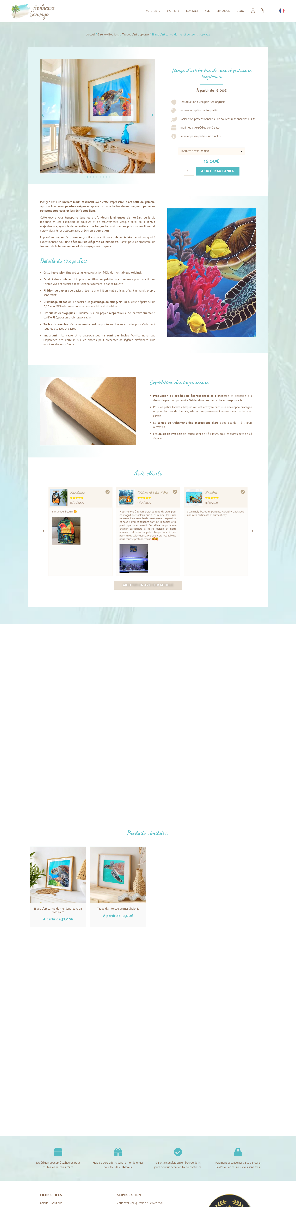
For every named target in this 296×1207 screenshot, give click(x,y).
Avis (207, 11)
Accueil (90, 34)
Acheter (151, 11)
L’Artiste (173, 11)
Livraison (223, 11)
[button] (43, 531)
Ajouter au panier (217, 171)
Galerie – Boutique (108, 34)
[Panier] (261, 10)
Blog (240, 11)
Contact (192, 11)
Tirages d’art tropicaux (135, 34)
